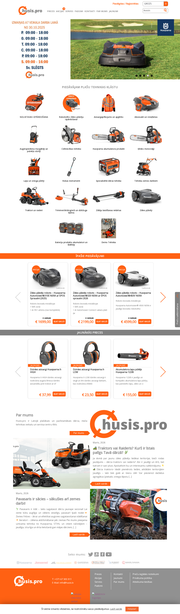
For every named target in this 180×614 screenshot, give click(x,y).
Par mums (102, 11)
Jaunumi (113, 11)
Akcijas (60, 11)
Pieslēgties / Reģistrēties (126, 3)
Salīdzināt (60, 288)
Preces (51, 11)
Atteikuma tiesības (142, 581)
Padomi (79, 11)
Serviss (69, 11)
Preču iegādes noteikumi (146, 574)
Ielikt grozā (59, 321)
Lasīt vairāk (101, 483)
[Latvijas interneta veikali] (79, 597)
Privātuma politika (142, 578)
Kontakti (90, 11)
